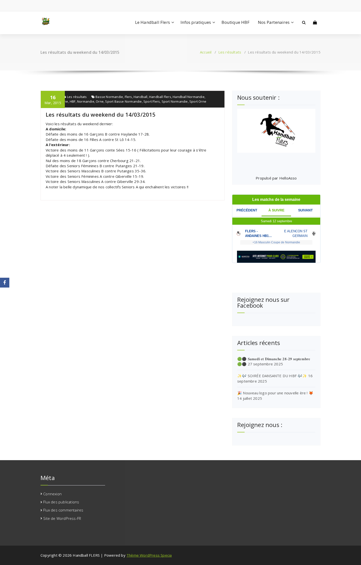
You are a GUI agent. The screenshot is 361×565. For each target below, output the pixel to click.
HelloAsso (288, 178)
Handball (141, 97)
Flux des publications (61, 501)
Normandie (85, 101)
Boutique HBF (235, 22)
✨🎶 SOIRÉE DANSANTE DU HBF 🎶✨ (272, 375)
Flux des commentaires (63, 510)
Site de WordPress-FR (62, 518)
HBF (73, 101)
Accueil (205, 52)
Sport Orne (197, 101)
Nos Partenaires (274, 22)
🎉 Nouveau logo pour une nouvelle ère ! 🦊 (275, 392)
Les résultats (229, 52)
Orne (100, 101)
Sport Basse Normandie (123, 101)
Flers (128, 97)
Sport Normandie (175, 101)
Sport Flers (151, 101)
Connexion (52, 493)
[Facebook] (4, 283)
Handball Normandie (189, 97)
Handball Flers (160, 97)
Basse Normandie (109, 97)
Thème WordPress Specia (149, 555)
